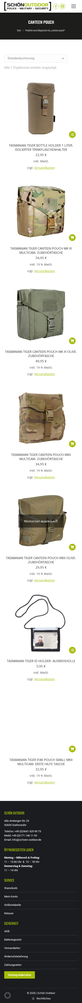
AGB (6, 931)
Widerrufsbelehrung (16, 956)
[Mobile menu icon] (73, 6)
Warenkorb (10, 888)
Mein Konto (11, 896)
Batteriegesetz (12, 939)
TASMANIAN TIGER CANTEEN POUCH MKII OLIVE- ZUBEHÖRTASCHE (41, 560)
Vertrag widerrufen (19, 975)
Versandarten (12, 948)
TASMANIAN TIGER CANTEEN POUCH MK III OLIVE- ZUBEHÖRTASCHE (41, 353)
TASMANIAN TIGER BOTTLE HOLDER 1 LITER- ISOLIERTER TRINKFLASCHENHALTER (41, 147)
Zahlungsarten (12, 964)
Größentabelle (12, 904)
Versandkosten (44, 168)
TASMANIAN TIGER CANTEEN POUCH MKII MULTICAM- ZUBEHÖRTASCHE (41, 457)
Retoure (8, 913)
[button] (72, 237)
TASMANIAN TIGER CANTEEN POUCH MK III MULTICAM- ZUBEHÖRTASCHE (41, 250)
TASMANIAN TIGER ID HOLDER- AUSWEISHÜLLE (41, 661)
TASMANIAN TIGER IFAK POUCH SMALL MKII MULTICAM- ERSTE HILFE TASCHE (41, 762)
